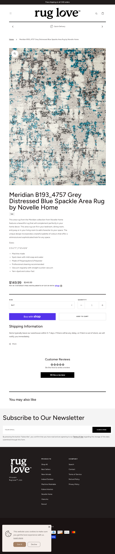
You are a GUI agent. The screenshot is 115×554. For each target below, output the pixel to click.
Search (71, 464)
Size (11, 300)
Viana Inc (44, 499)
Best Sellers (45, 469)
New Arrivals (46, 474)
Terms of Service (75, 474)
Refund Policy (74, 479)
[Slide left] (12, 26)
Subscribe (101, 430)
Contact (72, 469)
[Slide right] (102, 26)
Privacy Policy (74, 484)
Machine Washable (48, 484)
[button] (10, 13)
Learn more (18, 538)
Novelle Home (46, 494)
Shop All (44, 464)
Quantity (82, 300)
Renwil (44, 504)
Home (11, 39)
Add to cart (82, 316)
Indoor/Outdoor (47, 479)
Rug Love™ (13, 480)
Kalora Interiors (47, 489)
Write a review (57, 375)
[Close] (49, 526)
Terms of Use (78, 437)
